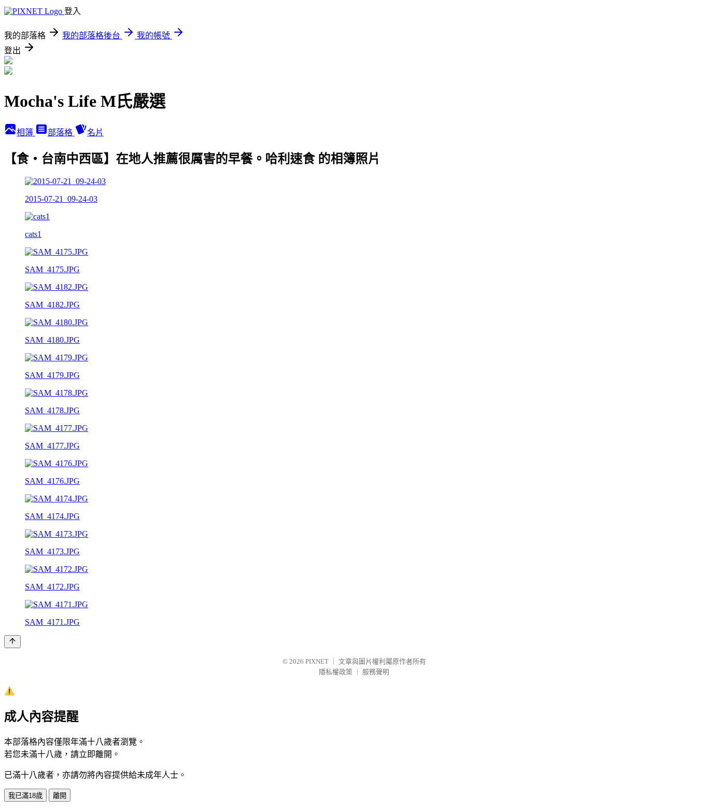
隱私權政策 (335, 672)
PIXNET (317, 661)
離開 (59, 796)
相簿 (26, 132)
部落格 (61, 132)
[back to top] (12, 641)
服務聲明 (375, 672)
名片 (95, 132)
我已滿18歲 (25, 796)
